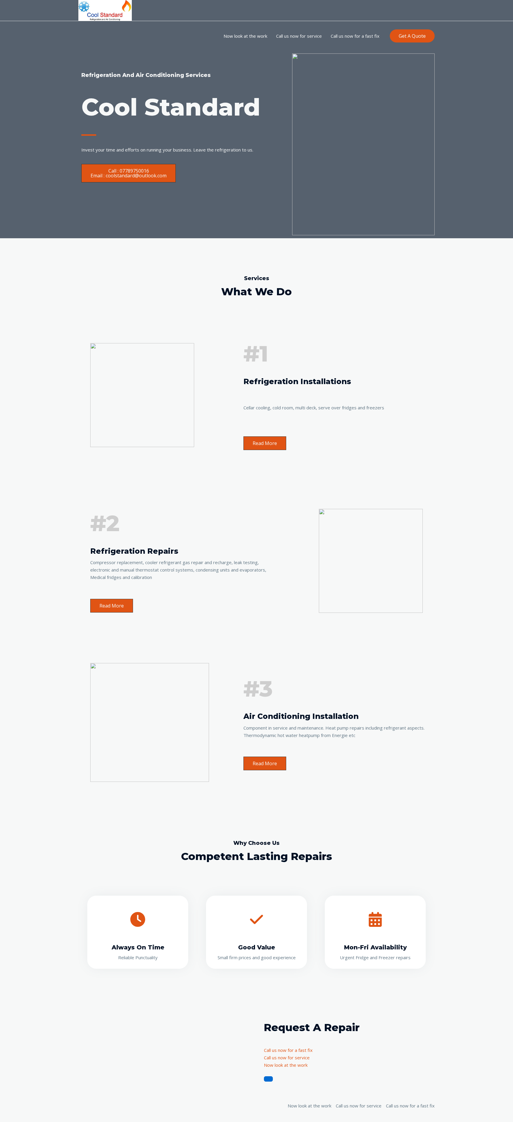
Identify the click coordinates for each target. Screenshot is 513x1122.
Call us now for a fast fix (355, 36)
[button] (412, 35)
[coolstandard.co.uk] (105, 10)
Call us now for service (299, 36)
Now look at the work (245, 36)
